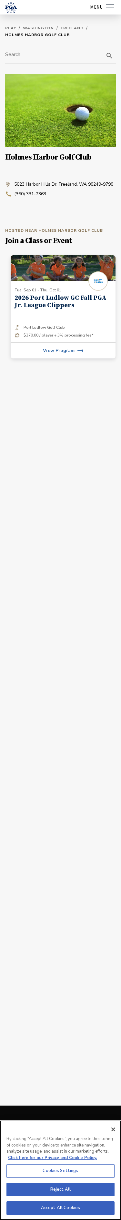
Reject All (60, 1189)
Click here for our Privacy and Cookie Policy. (52, 1158)
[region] (60, 1170)
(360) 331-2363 (30, 194)
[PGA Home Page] (11, 7)
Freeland (72, 28)
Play (10, 28)
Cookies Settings (60, 1171)
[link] (63, 306)
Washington (38, 28)
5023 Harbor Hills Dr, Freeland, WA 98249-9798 (63, 184)
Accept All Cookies (60, 1208)
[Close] (113, 1129)
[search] (109, 55)
